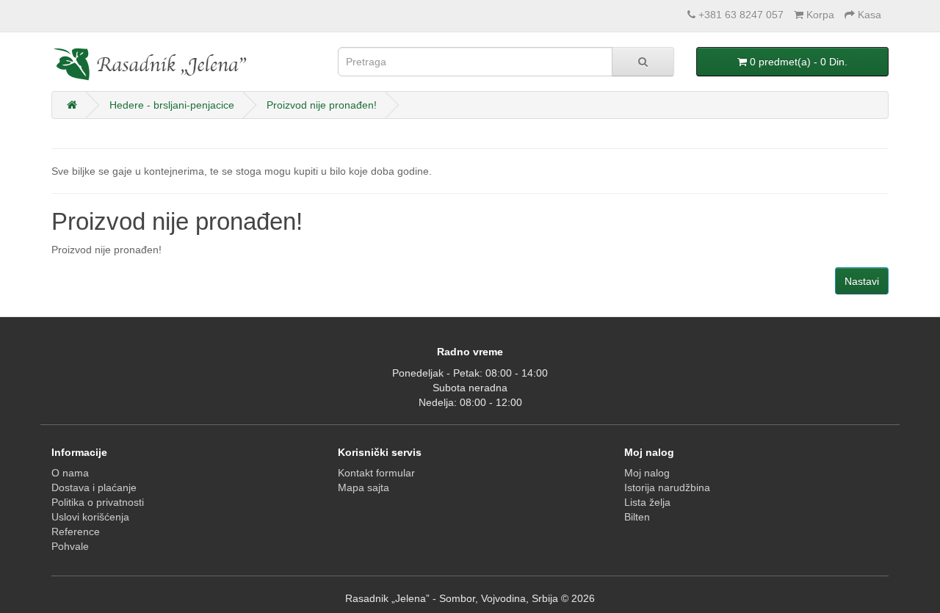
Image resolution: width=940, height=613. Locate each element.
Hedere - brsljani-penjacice (171, 105)
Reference (75, 531)
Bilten (637, 517)
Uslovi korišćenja (90, 517)
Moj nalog (647, 473)
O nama (70, 473)
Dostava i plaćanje (94, 487)
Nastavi (862, 281)
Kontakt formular (376, 473)
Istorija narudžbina (667, 487)
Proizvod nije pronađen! (322, 105)
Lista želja (647, 502)
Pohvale (70, 546)
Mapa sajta (363, 487)
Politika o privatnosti (97, 502)
